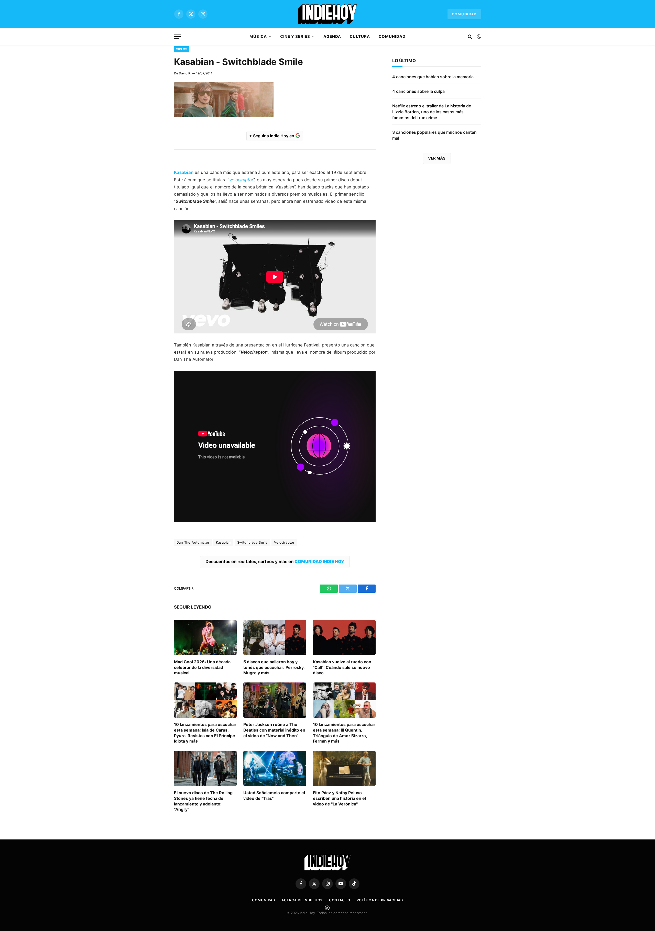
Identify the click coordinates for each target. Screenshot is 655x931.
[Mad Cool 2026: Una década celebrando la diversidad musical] (205, 637)
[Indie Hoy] (327, 14)
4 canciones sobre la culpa (418, 91)
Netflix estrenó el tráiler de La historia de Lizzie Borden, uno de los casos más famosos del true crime (431, 111)
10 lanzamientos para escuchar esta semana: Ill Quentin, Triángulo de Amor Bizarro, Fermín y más (344, 733)
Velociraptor (284, 542)
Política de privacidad (380, 900)
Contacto (339, 900)
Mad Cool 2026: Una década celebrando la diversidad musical (202, 667)
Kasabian (223, 542)
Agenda (332, 36)
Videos (181, 49)
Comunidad (464, 14)
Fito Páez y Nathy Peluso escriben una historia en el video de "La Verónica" (339, 798)
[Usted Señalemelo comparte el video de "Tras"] (274, 768)
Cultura (360, 36)
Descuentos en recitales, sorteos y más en (274, 561)
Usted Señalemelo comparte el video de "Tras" (274, 795)
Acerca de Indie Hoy (301, 900)
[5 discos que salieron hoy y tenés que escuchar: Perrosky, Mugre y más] (274, 637)
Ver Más (436, 158)
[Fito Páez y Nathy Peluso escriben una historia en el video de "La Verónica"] (344, 768)
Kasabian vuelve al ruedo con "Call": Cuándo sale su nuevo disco (342, 667)
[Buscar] (470, 36)
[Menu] (177, 36)
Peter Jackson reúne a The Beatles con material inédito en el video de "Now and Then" (274, 730)
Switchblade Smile (252, 542)
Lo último (404, 60)
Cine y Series (295, 36)
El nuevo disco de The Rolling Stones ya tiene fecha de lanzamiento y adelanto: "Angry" (203, 801)
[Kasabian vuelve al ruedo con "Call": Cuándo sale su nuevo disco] (344, 637)
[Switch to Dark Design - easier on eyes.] (478, 36)
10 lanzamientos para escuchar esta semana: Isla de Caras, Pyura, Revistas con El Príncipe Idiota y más (205, 733)
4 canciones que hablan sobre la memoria (433, 76)
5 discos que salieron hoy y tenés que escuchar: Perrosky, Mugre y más (273, 667)
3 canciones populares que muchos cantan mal (434, 135)
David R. (185, 73)
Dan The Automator (193, 542)
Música (258, 36)
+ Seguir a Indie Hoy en (272, 135)
